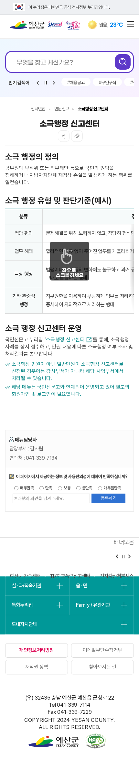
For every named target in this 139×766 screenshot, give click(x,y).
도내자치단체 (24, 624)
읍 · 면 (81, 586)
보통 (66, 488)
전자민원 (38, 108)
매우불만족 (112, 488)
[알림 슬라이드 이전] (37, 83)
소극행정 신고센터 (93, 108)
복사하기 (77, 136)
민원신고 (61, 108)
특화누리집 (22, 605)
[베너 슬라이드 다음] (129, 557)
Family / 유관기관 (93, 605)
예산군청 (27, 26)
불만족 (86, 488)
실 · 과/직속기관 (26, 586)
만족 (48, 488)
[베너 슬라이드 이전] (117, 557)
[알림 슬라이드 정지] (45, 83)
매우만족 (26, 488)
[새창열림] (55, 24)
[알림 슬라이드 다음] (53, 83)
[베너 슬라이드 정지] (123, 557)
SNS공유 (64, 136)
